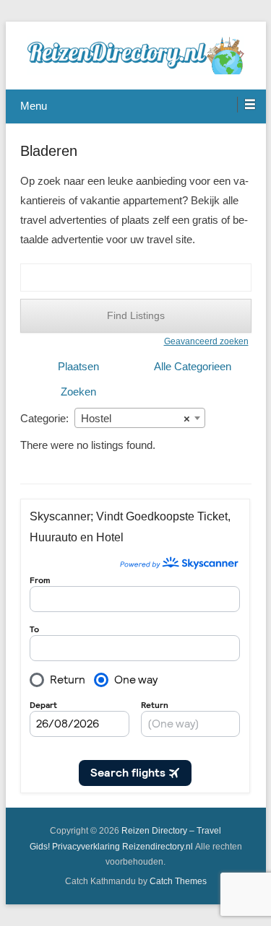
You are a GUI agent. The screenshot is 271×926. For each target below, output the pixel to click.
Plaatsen (78, 366)
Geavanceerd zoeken (206, 341)
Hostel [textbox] (135, 418)
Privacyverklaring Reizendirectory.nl (122, 847)
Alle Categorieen (192, 366)
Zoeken (78, 391)
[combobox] (139, 418)
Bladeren (48, 151)
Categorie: (44, 418)
